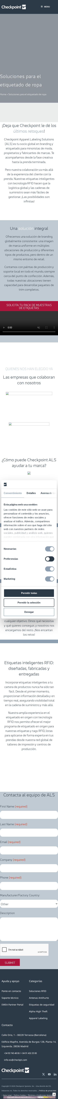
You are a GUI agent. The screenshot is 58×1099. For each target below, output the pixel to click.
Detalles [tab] (31, 493)
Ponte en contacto (11, 991)
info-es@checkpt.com (15, 1059)
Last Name (13, 824)
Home (3, 94)
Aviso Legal (7, 1095)
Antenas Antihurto (39, 997)
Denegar (29, 612)
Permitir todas (29, 593)
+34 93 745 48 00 (11, 1053)
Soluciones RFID (37, 991)
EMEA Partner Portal (12, 1004)
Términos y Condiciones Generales (41, 1095)
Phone (10, 877)
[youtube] (49, 1074)
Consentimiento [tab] (13, 493)
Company (12, 859)
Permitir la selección (29, 602)
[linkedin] (55, 1074)
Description (7, 912)
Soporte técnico (10, 997)
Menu (47, 7)
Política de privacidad (47, 1090)
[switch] (49, 559)
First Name (13, 806)
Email (10, 841)
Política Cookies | (21, 1095)
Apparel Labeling (38, 1018)
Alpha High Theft (38, 1011)
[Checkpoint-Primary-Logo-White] (14, 6)
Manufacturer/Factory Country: (20, 895)
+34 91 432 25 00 (29, 1053)
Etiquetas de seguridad (41, 1004)
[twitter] (43, 1074)
